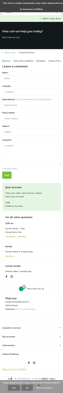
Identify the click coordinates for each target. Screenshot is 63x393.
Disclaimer (41, 61)
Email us (9, 256)
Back (7, 52)
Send (6, 175)
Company (6, 86)
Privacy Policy (55, 61)
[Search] (57, 12)
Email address (26, 99)
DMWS (45, 378)
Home (13, 52)
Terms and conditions (23, 61)
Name (5, 72)
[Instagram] (12, 276)
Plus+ (52, 378)
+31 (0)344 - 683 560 (15, 236)
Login (7, 202)
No (27, 388)
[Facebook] (6, 276)
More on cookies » (44, 388)
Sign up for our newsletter (14, 369)
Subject (6, 126)
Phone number (8, 113)
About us (6, 61)
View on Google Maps (25, 309)
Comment (7, 140)
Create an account (14, 206)
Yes (14, 388)
